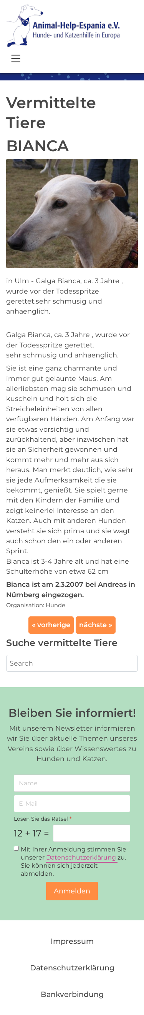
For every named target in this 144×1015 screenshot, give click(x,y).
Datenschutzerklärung (82, 857)
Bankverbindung (72, 994)
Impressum (72, 941)
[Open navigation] (15, 59)
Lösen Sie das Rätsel (42, 818)
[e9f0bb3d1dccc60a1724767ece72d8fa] (72, 213)
